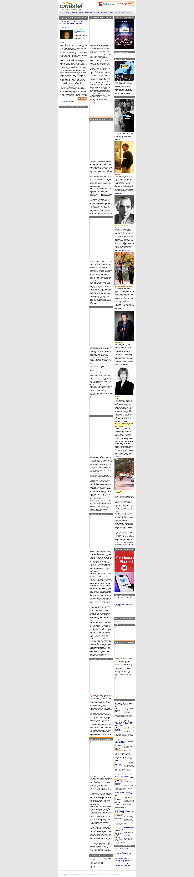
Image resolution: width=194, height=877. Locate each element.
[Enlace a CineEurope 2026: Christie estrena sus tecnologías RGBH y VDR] (119, 800)
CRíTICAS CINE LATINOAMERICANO (72, 17)
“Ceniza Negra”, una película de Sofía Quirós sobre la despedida (71, 22)
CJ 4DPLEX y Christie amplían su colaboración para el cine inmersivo (124, 829)
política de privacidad (116, 874)
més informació (127, 93)
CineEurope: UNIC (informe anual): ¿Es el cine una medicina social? (124, 759)
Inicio (61, 12)
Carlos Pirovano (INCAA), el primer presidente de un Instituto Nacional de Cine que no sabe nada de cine (124, 723)
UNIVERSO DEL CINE (90, 12)
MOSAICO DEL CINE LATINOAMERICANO (74, 12)
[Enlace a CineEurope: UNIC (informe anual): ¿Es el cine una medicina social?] (119, 765)
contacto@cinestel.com (102, 874)
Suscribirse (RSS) (63, 875)
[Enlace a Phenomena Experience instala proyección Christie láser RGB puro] (119, 711)
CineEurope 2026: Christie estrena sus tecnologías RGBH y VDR (124, 794)
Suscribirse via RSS (124, 12)
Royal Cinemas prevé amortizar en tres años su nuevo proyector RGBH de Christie (124, 741)
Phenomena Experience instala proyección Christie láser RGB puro (123, 705)
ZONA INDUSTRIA (113, 12)
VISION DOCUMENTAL (102, 12)
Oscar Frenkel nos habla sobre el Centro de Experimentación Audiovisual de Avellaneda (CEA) (124, 776)
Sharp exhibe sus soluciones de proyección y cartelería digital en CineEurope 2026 (124, 811)
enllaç (126, 499)
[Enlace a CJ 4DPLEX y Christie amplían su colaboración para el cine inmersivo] (119, 835)
